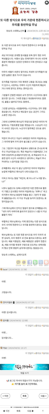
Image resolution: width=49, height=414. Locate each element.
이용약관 (18, 407)
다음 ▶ (30, 410)
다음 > (43, 395)
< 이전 (5, 395)
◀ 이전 (6, 410)
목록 (24, 395)
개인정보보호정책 (31, 407)
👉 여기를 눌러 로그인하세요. (24, 383)
